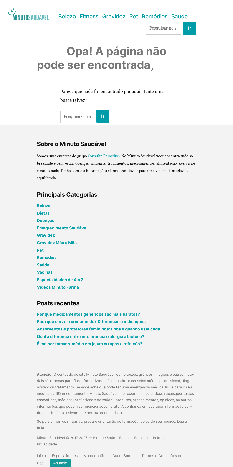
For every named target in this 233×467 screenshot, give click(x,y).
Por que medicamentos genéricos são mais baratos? (88, 314)
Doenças (45, 220)
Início (41, 455)
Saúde (179, 16)
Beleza (67, 16)
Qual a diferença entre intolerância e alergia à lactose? (90, 336)
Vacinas (45, 272)
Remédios (154, 16)
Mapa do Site (95, 455)
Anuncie (60, 463)
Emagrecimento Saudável (62, 228)
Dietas (43, 213)
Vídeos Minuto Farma (58, 287)
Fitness (89, 16)
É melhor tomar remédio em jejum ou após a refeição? (89, 343)
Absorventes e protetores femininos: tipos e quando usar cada (98, 329)
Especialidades (65, 455)
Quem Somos (123, 455)
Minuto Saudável (51, 438)
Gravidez (114, 16)
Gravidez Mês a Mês (57, 242)
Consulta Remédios (104, 156)
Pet (133, 16)
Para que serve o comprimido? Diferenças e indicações (91, 321)
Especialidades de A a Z (60, 279)
